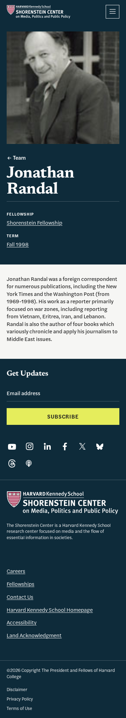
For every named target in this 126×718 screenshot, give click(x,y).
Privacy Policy (20, 699)
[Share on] (28, 463)
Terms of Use (19, 708)
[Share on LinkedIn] (47, 446)
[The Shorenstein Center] (38, 11)
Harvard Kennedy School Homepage (50, 610)
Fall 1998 (18, 244)
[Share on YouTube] (12, 446)
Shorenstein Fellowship (34, 222)
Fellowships (20, 584)
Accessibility (21, 622)
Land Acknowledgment (34, 635)
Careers (16, 571)
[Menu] (112, 11)
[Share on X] (82, 446)
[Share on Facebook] (64, 446)
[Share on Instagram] (29, 446)
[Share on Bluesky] (99, 446)
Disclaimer (17, 689)
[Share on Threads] (12, 463)
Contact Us (20, 597)
